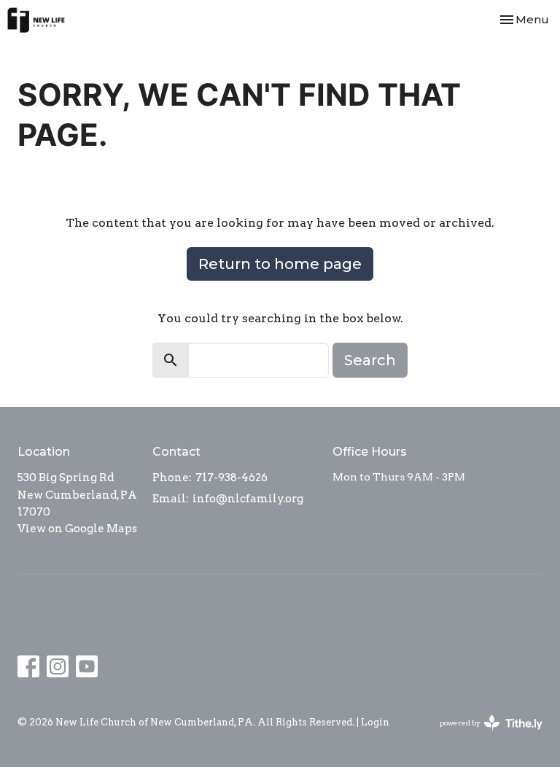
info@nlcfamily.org (247, 498)
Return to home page (280, 264)
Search (370, 360)
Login (375, 722)
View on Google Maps (77, 528)
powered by (483, 735)
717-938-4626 (231, 477)
